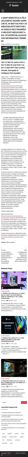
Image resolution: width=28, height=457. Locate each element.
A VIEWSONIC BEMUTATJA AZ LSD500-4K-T (11, 412)
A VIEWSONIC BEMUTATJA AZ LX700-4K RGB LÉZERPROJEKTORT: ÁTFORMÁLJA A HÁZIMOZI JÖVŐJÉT (13, 382)
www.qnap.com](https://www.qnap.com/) (12, 237)
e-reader (22, 436)
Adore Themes (6, 455)
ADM (3, 433)
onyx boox (17, 440)
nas (3, 440)
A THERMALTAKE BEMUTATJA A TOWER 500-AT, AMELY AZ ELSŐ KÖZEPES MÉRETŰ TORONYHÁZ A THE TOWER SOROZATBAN (13, 296)
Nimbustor (9, 440)
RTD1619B (4, 443)
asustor (16, 433)
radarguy (17, 44)
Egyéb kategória (10, 242)
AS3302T (10, 433)
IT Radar (14, 5)
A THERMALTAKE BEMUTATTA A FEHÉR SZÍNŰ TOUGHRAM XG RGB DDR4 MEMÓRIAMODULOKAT (12, 339)
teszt (11, 443)
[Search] (25, 11)
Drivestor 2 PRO (13, 436)
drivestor (4, 436)
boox (23, 433)
